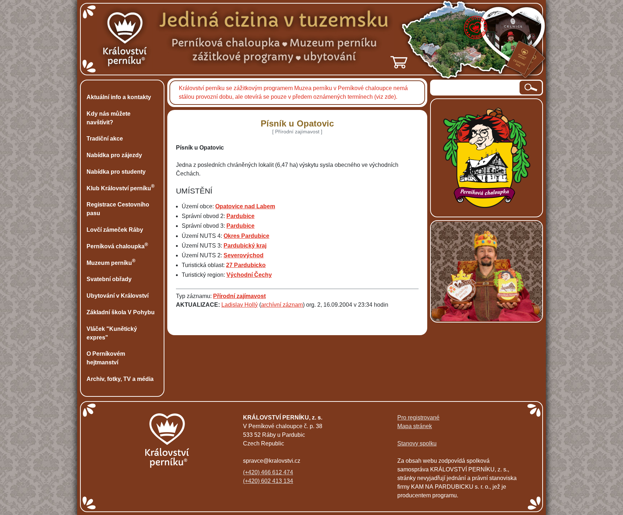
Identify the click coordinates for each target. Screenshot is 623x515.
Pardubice (240, 216)
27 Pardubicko (246, 265)
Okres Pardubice (246, 236)
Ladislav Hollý (239, 305)
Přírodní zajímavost (239, 296)
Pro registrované (418, 417)
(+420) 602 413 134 (268, 481)
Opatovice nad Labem (245, 206)
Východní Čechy (249, 275)
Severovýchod (244, 255)
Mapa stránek (414, 426)
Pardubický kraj (245, 246)
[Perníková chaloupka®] (486, 157)
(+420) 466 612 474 (268, 472)
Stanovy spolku (417, 443)
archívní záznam (282, 305)
